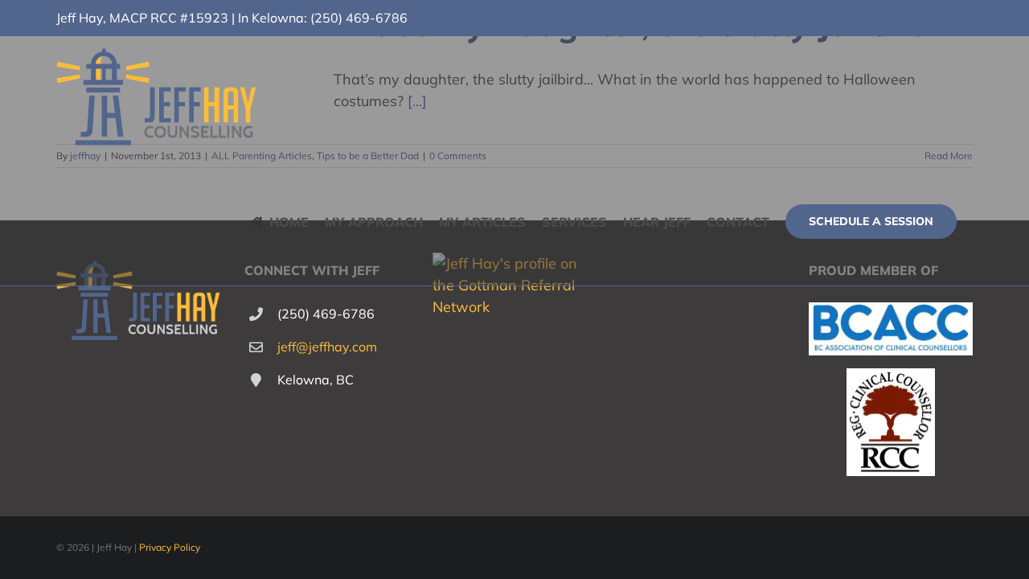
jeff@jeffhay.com (327, 347)
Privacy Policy (169, 547)
